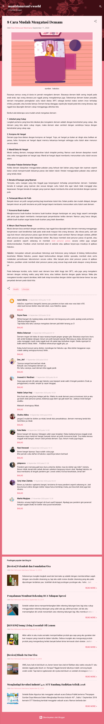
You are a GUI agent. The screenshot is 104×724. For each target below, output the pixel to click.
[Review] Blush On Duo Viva (22, 654)
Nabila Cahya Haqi (24, 393)
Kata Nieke (21, 430)
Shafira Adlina (23, 415)
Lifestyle (25, 289)
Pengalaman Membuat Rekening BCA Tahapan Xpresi (36, 595)
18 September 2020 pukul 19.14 (41, 448)
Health (16, 289)
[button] (95, 22)
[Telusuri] (100, 7)
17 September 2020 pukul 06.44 (46, 377)
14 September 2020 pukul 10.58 (39, 300)
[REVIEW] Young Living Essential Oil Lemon (31, 625)
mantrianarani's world (24, 6)
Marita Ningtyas (23, 498)
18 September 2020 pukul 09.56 (41, 415)
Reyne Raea (22, 315)
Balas (20, 310)
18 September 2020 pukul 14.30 (38, 430)
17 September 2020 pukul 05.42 (37, 360)
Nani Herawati (23, 448)
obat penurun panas (60, 241)
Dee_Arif (21, 360)
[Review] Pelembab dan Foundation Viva (29, 566)
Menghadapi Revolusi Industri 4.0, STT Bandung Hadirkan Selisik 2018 (46, 684)
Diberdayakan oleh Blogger (53, 717)
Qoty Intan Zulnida (24, 481)
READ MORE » (91, 588)
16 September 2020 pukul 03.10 (43, 333)
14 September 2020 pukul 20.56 (39, 315)
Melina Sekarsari (24, 333)
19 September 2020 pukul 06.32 (44, 481)
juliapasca (21, 463)
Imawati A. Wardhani (25, 377)
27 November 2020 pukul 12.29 (42, 499)
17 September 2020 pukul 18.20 (44, 393)
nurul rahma (22, 300)
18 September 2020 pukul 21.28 (38, 463)
